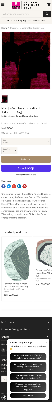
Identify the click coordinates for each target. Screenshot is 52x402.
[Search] (47, 14)
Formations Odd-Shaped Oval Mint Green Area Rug (16, 285)
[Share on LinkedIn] (19, 186)
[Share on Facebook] (3, 186)
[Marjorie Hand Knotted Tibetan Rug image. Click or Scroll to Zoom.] (26, 62)
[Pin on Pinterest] (24, 186)
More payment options (26, 175)
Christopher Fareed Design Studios (21, 116)
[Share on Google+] (14, 186)
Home (4, 28)
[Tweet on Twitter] (9, 186)
